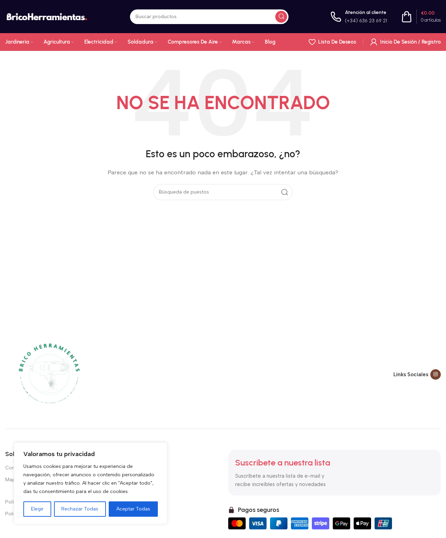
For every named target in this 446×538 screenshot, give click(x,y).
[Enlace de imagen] (48, 374)
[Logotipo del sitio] (46, 16)
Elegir (37, 509)
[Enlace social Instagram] (435, 374)
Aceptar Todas (133, 509)
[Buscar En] (281, 17)
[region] (90, 483)
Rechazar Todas (79, 509)
